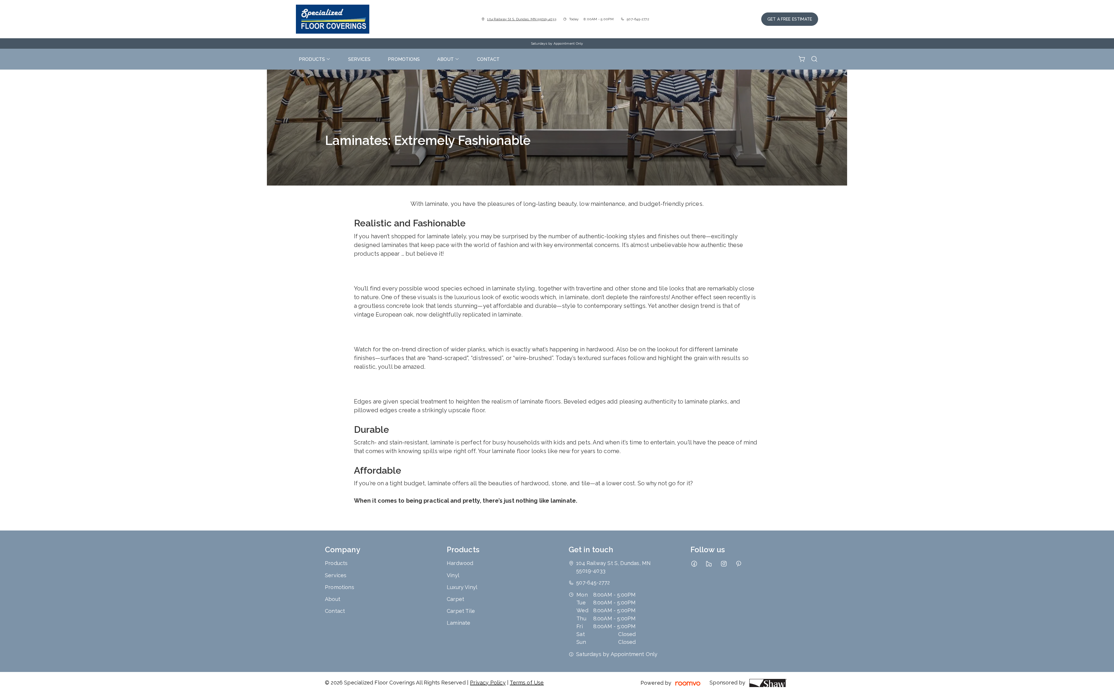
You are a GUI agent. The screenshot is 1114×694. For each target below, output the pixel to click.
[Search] (814, 59)
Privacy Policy (488, 683)
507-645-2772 (638, 19)
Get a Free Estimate (789, 19)
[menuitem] (315, 59)
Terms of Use (527, 683)
